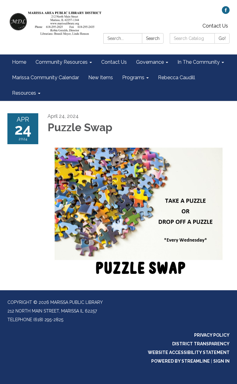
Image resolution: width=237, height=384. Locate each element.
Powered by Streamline (180, 361)
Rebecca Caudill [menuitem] (176, 77)
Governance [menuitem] (150, 62)
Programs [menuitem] (133, 77)
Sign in (221, 361)
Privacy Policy (212, 335)
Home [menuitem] (19, 62)
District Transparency (201, 343)
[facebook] (226, 12)
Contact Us (215, 26)
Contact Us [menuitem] (114, 62)
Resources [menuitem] (24, 93)
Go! (222, 38)
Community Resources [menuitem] (61, 62)
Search (153, 38)
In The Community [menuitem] (198, 62)
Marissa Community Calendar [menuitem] (45, 77)
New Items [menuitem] (100, 77)
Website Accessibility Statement (189, 352)
